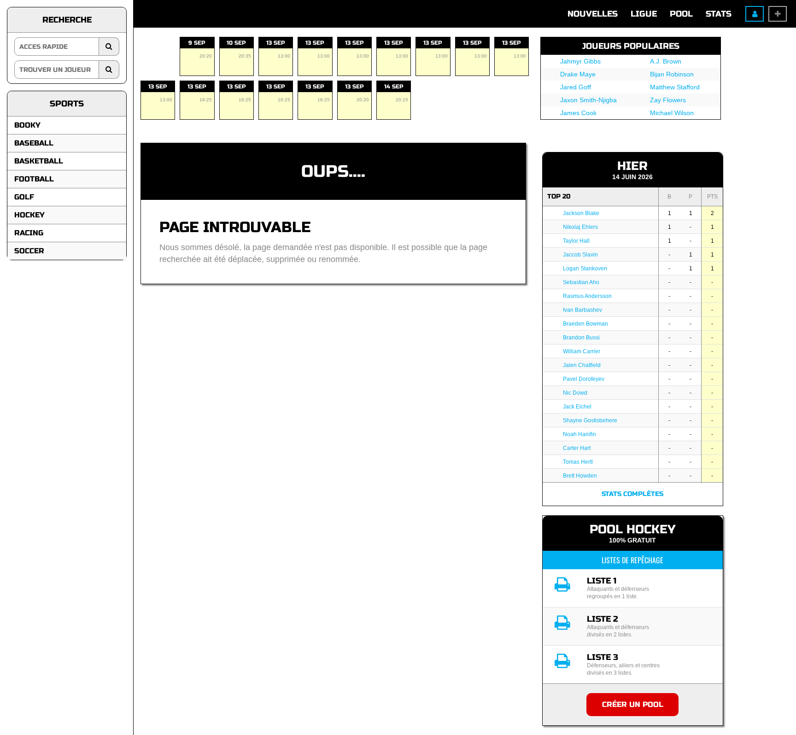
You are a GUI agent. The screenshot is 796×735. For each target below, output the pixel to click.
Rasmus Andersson (587, 296)
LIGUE (644, 14)
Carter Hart (577, 448)
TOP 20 (558, 196)
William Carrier (581, 351)
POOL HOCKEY (632, 529)
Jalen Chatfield (582, 365)
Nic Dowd (575, 393)
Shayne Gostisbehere (590, 420)
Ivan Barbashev (582, 310)
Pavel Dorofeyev (583, 379)
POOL (681, 14)
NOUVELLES (593, 14)
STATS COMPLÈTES (632, 494)
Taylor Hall (576, 241)
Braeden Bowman (585, 324)
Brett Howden (580, 475)
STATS (719, 14)
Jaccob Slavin (580, 254)
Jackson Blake (581, 213)
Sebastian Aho (581, 282)
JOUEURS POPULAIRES (630, 46)
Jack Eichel (577, 406)
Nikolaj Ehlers (580, 227)
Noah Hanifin (579, 434)
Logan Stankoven (585, 268)
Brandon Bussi (581, 337)
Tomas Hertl (578, 462)
